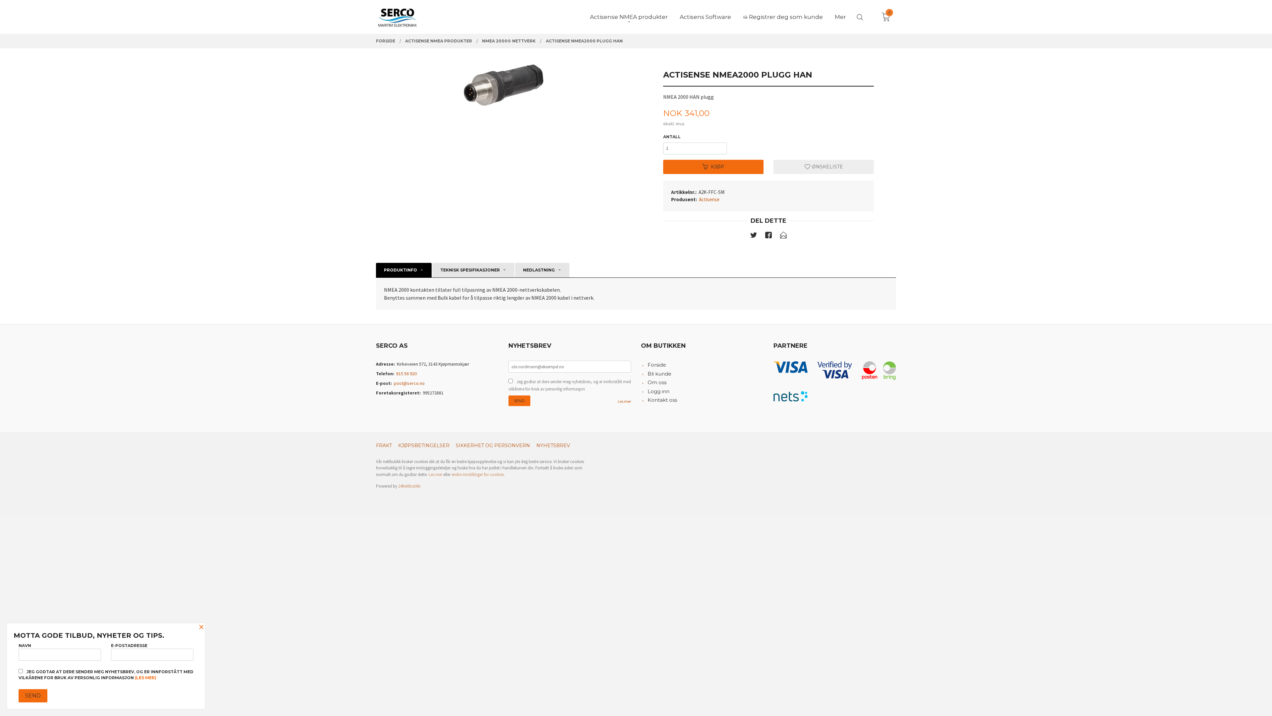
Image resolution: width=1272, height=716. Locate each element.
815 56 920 (406, 374)
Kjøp (717, 167)
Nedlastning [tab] (539, 270)
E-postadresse (129, 645)
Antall (672, 136)
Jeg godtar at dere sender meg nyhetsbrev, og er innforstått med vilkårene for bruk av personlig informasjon (569, 385)
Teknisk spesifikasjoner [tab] (470, 270)
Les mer (624, 401)
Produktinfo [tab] (400, 270)
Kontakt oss (662, 400)
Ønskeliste (827, 167)
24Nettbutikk (409, 486)
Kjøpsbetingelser (424, 445)
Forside (657, 365)
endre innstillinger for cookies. (478, 474)
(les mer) (145, 677)
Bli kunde (659, 374)
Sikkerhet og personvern (493, 445)
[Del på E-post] (783, 236)
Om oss (657, 382)
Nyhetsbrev (553, 445)
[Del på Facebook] (768, 236)
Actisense (709, 199)
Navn (25, 645)
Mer (840, 17)
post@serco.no (409, 383)
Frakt (384, 445)
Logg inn (658, 391)
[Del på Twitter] (754, 236)
